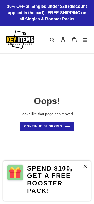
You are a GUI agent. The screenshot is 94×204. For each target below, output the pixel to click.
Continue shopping (43, 126)
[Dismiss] (85, 167)
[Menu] (85, 39)
